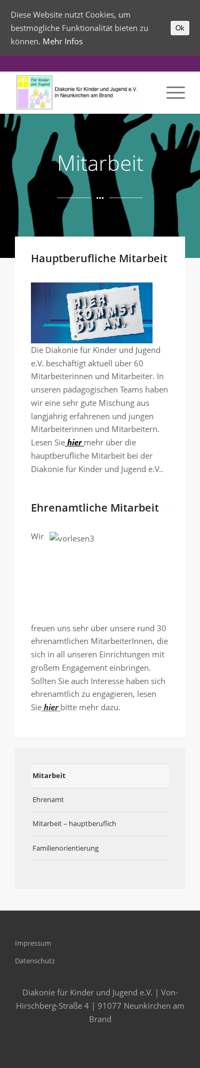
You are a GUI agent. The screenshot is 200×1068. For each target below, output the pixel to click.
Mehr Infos (63, 41)
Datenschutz (35, 960)
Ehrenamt (48, 799)
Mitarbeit (49, 775)
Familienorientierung (66, 848)
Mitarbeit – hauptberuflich (74, 823)
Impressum (33, 943)
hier (73, 442)
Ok (180, 28)
